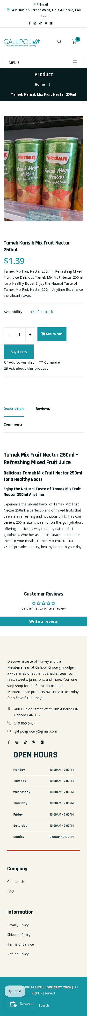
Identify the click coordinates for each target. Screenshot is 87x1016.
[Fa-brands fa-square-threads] (55, 23)
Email (43, 4)
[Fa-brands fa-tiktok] (40, 23)
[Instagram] (35, 23)
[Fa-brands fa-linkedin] (51, 23)
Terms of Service (20, 944)
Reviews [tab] (43, 408)
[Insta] (58, 23)
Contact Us (16, 881)
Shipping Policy (18, 934)
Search (44, 1005)
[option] (43, 168)
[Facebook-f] (29, 23)
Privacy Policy (18, 925)
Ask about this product (28, 368)
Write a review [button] (43, 621)
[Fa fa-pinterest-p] (45, 23)
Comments (13, 424)
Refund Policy (18, 954)
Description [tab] (14, 408)
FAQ (10, 891)
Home (40, 84)
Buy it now (18, 351)
